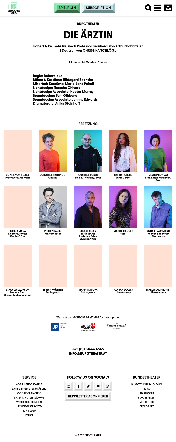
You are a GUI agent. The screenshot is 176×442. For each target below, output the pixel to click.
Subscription (98, 8)
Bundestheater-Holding (146, 384)
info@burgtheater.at (88, 353)
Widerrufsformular (29, 402)
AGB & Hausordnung (29, 384)
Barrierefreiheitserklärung (29, 388)
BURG (146, 388)
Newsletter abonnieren (88, 396)
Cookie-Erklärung (29, 393)
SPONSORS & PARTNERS (85, 317)
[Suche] (148, 7)
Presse (29, 415)
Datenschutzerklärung (29, 397)
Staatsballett (146, 397)
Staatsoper (146, 393)
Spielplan (67, 8)
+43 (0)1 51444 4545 (88, 349)
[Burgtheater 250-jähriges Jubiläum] (14, 7)
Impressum (29, 410)
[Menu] (157, 7)
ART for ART (147, 406)
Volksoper (147, 402)
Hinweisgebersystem (29, 406)
